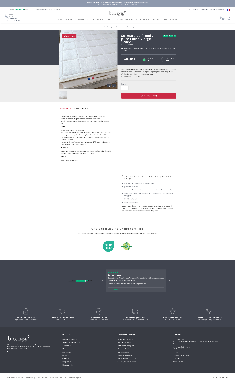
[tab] (65, 109)
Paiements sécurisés (15, 380)
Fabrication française (126, 348)
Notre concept (12, 354)
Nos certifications (124, 345)
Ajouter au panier (147, 96)
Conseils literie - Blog (181, 357)
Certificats (204, 9)
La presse (176, 361)
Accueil (102, 27)
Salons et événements (126, 357)
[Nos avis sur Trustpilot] (227, 380)
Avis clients (193, 9)
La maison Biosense (41, 9)
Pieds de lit (76, 345)
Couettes (65, 357)
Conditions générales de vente (36, 380)
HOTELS (157, 19)
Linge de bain (67, 367)
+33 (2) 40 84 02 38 (180, 341)
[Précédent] (102, 282)
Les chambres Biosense (127, 361)
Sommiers (66, 345)
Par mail (176, 354)
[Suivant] (169, 282)
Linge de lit (66, 364)
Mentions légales (74, 380)
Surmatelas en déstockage (125, 27)
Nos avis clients (124, 351)
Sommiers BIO (82, 19)
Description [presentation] (65, 109)
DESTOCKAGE (170, 19)
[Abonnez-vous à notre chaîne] (223, 380)
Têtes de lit (66, 348)
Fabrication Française (217, 9)
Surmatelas (66, 354)
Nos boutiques (54, 9)
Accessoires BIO (123, 19)
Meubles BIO (143, 19)
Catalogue (110, 27)
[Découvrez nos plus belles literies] (220, 380)
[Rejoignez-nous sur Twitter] (217, 380)
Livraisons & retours (58, 380)
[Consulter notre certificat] (108, 247)
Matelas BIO (65, 19)
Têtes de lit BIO (102, 19)
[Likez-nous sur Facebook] (213, 380)
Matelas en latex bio (70, 341)
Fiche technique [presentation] (81, 109)
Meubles (65, 351)
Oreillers (65, 361)
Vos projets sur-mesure (127, 364)
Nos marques (178, 364)
